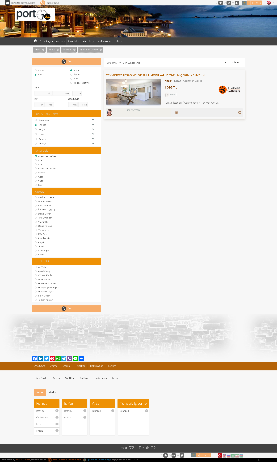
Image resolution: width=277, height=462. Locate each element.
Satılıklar (74, 41)
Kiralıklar (88, 41)
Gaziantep (46, 417)
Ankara (74, 417)
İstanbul (46, 410)
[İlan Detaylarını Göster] (239, 112)
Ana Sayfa (46, 41)
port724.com (23, 459)
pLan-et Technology (99, 459)
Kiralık (52, 392)
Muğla (46, 430)
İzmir (46, 424)
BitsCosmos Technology (67, 459)
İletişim (121, 41)
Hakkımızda (105, 41)
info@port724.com (23, 2)
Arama (60, 41)
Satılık (39, 392)
